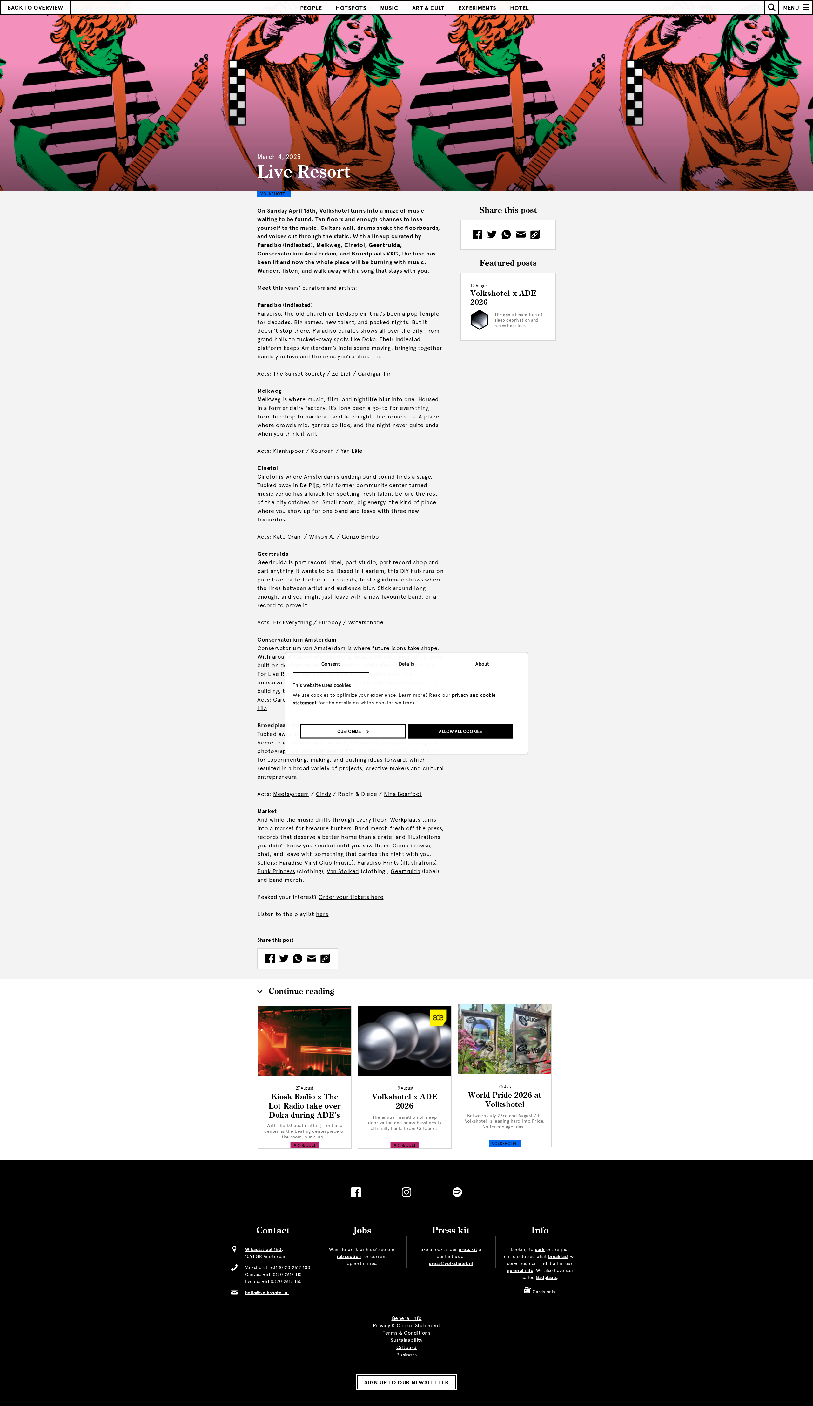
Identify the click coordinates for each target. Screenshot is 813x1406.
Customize (349, 731)
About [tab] (482, 664)
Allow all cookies (460, 731)
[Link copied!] (325, 959)
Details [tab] (406, 664)
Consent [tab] (330, 664)
